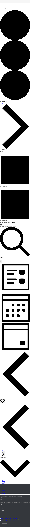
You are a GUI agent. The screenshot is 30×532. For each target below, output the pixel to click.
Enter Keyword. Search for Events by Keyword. (6, 226)
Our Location (3, 490)
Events (2, 103)
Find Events (1, 257)
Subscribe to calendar (2, 457)
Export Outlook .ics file (4, 483)
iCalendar (3, 480)
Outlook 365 (3, 481)
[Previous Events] (16, 396)
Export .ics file (3, 482)
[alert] (15, 170)
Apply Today (3, 493)
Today (1, 398)
